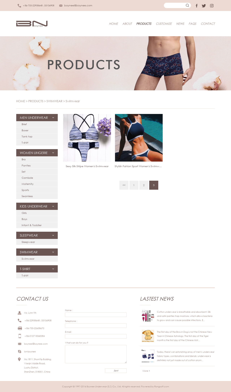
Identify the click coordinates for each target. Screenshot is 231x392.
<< (124, 185)
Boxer (25, 130)
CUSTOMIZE (164, 23)
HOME (113, 23)
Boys (24, 219)
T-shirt (25, 142)
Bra (24, 159)
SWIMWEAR (54, 101)
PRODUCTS (143, 23)
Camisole (27, 177)
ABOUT (127, 23)
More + (146, 370)
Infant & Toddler (32, 225)
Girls (24, 213)
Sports (25, 190)
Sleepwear (28, 242)
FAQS (192, 23)
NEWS (180, 23)
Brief (24, 124)
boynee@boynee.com (78, 5)
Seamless (27, 196)
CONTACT (208, 23)
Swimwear (73, 101)
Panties (26, 165)
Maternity (28, 184)
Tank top (27, 136)
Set (23, 171)
